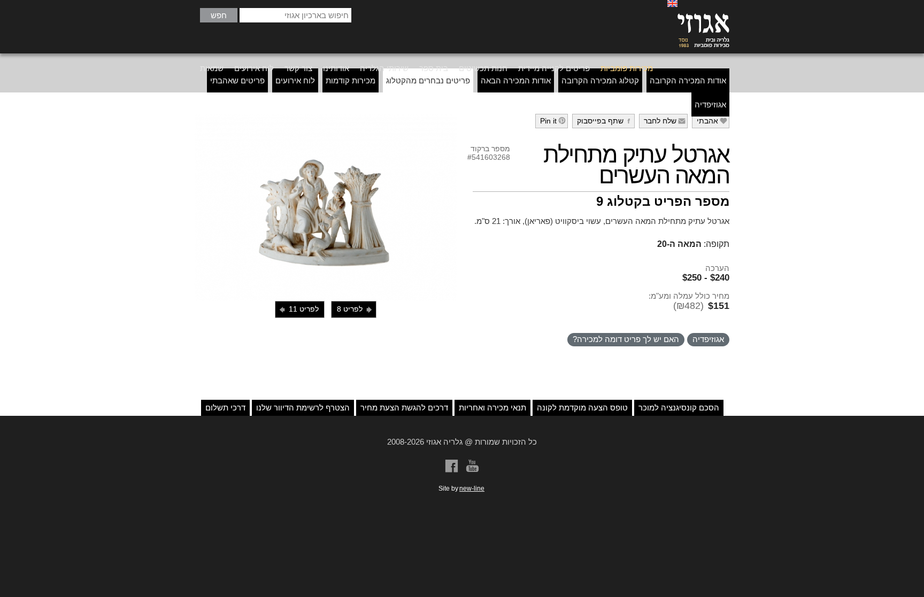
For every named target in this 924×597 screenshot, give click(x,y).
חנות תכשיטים (483, 68)
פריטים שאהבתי (237, 80)
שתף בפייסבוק (605, 121)
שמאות (212, 68)
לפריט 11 (298, 309)
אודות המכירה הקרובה (688, 80)
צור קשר (298, 68)
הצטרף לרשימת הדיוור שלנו (303, 407)
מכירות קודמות (350, 80)
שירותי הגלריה (384, 68)
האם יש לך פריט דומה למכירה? (626, 339)
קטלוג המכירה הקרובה (600, 80)
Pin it (553, 121)
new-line (471, 488)
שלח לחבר (665, 121)
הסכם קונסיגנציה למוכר (678, 407)
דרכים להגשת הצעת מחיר (404, 407)
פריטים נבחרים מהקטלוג (428, 80)
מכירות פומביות (626, 68)
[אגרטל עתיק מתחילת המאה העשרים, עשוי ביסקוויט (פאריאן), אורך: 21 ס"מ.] (326, 207)
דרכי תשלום (225, 407)
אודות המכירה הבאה (516, 80)
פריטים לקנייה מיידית (554, 68)
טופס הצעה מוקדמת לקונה (582, 407)
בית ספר (433, 68)
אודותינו (336, 68)
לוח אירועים (254, 68)
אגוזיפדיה (710, 104)
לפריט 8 (355, 309)
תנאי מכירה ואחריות (492, 407)
